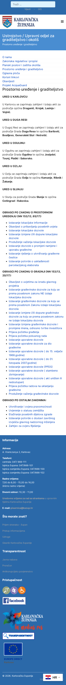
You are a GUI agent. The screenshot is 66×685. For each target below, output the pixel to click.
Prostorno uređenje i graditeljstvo (22, 69)
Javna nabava (9, 559)
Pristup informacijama (13, 530)
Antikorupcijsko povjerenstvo (17, 571)
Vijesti (28, 9)
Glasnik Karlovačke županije (17, 542)
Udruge (6, 536)
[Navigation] (62, 21)
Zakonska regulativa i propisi (19, 61)
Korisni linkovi (10, 77)
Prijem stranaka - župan (14, 524)
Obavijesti (8, 81)
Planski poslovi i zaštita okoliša (21, 65)
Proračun (7, 565)
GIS (40, 9)
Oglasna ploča (11, 73)
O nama (7, 57)
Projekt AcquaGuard (14, 85)
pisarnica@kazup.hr (22, 508)
